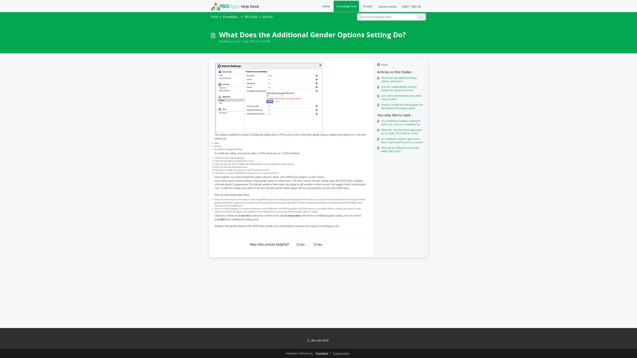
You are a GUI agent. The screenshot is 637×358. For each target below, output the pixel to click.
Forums (367, 6)
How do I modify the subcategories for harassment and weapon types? (402, 106)
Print (384, 65)
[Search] (421, 17)
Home (326, 6)
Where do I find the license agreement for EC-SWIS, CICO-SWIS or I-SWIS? (401, 131)
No (302, 244)
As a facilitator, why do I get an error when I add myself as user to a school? (402, 140)
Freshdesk (322, 353)
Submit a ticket (387, 6)
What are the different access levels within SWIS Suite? (400, 149)
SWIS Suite (251, 16)
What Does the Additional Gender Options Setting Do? (399, 79)
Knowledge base (346, 6)
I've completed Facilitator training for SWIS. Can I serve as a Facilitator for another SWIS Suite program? (401, 122)
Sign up (416, 6)
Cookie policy (341, 353)
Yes (319, 244)
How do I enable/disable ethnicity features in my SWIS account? (399, 88)
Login (405, 6)
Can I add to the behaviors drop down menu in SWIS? (401, 97)
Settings (267, 16)
